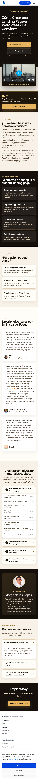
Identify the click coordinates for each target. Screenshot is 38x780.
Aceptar (19, 765)
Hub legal (5, 743)
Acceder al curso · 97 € (19, 45)
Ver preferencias (19, 775)
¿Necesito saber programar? (17, 642)
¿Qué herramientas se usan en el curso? (18, 664)
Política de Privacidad (8, 747)
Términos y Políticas (13, 759)
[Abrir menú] (34, 3)
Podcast (4, 727)
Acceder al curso (19, 106)
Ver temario (19, 51)
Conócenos (5, 720)
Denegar (19, 770)
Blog (3, 723)
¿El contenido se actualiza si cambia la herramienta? (17, 674)
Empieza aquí (25, 3)
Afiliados (4, 733)
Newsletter (5, 730)
